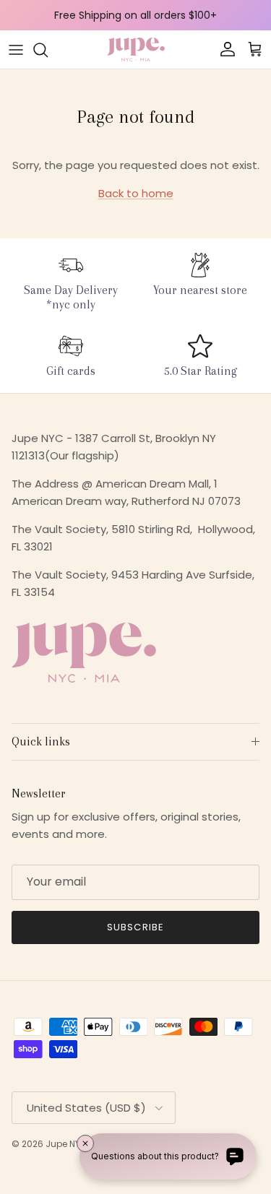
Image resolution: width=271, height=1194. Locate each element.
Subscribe (135, 927)
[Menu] (16, 50)
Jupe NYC (66, 1144)
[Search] (48, 50)
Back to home (135, 193)
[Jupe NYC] (136, 49)
